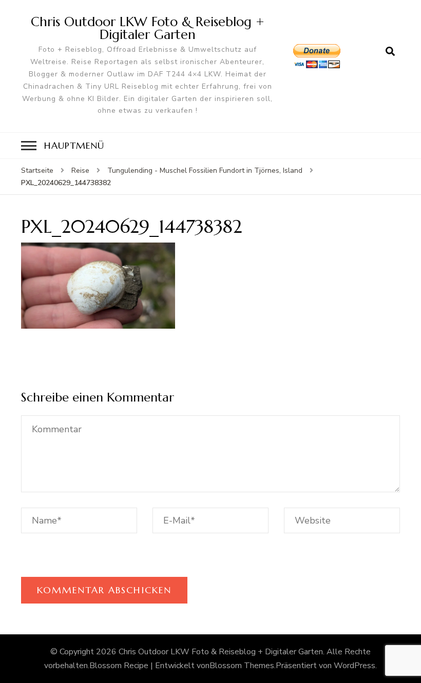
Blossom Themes (241, 665)
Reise (80, 170)
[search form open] (390, 52)
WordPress (354, 665)
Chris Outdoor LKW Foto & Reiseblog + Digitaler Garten (147, 28)
